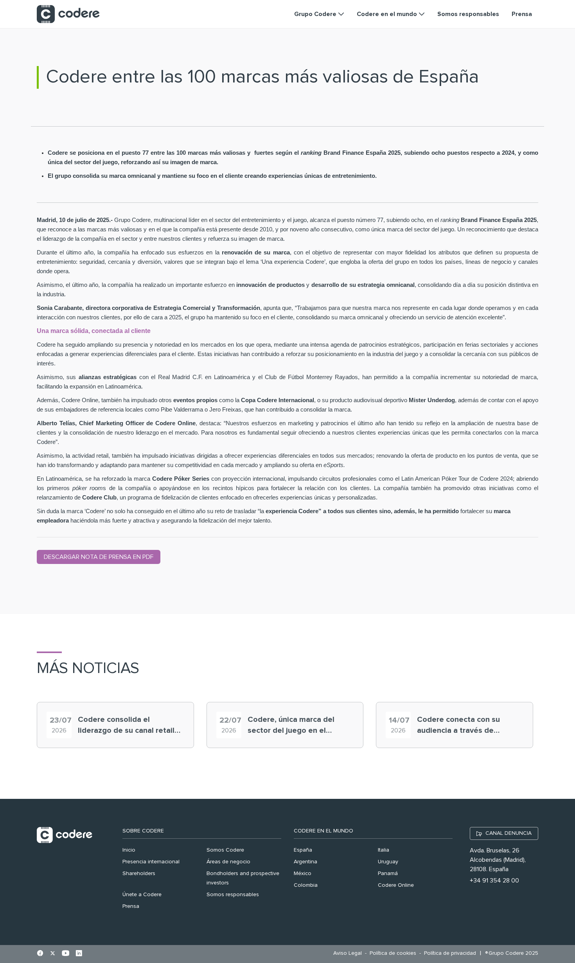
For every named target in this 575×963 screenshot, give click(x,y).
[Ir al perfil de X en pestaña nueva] (53, 954)
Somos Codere (225, 850)
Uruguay (388, 862)
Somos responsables (233, 894)
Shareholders (138, 873)
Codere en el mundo (323, 831)
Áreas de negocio (228, 862)
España (303, 850)
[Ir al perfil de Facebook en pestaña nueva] (40, 954)
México (302, 873)
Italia (383, 850)
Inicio (128, 850)
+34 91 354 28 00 (494, 880)
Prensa (130, 906)
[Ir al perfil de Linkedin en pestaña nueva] (78, 954)
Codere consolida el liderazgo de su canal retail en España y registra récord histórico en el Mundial (127, 726)
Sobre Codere (143, 831)
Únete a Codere (142, 894)
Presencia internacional (151, 862)
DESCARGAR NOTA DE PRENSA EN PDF (98, 557)
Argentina (305, 862)
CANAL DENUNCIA (508, 833)
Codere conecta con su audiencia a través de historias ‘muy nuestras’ (459, 726)
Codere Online (396, 885)
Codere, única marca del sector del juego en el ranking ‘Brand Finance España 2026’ (291, 726)
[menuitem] (349, 953)
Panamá (388, 873)
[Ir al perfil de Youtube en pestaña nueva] (65, 954)
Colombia (306, 885)
